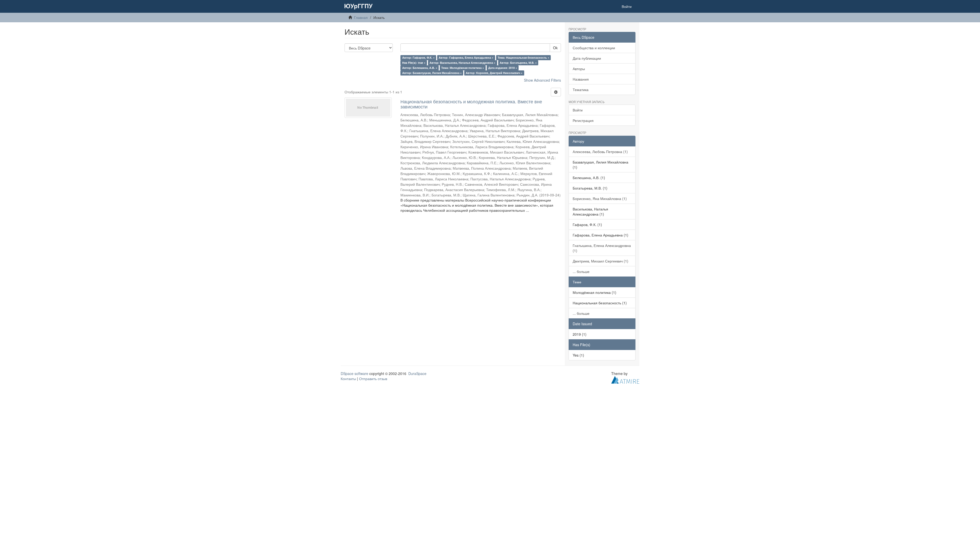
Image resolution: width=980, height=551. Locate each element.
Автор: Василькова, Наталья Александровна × (462, 63)
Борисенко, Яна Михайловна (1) (600, 198)
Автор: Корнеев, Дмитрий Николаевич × (494, 73)
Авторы (579, 68)
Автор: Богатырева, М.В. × (518, 63)
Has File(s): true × (413, 63)
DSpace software (354, 373)
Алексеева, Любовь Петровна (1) (600, 151)
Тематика (581, 89)
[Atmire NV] (625, 379)
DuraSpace (417, 373)
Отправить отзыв (373, 378)
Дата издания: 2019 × (502, 68)
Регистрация (583, 120)
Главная (361, 17)
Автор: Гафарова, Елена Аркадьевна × (466, 57)
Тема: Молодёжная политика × (462, 68)
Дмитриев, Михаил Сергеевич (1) (600, 261)
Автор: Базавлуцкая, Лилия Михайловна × (432, 73)
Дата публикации (587, 58)
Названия (581, 79)
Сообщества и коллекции (594, 47)
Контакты (348, 378)
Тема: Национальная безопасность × (523, 57)
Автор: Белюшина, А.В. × (419, 68)
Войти (578, 109)
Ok (555, 47)
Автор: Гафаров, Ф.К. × (418, 57)
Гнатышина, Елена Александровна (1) (602, 248)
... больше (581, 271)
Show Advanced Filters (542, 80)
